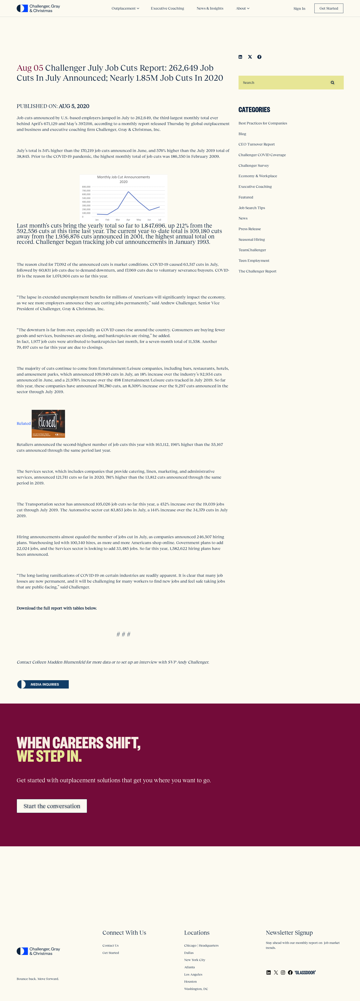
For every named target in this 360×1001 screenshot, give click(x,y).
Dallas (189, 953)
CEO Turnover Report (257, 144)
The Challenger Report (257, 271)
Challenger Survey (254, 165)
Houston (190, 981)
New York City (194, 960)
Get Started (329, 8)
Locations (197, 933)
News (243, 218)
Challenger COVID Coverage (262, 155)
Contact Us (110, 945)
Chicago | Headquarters (201, 945)
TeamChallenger (252, 250)
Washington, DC (196, 989)
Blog (242, 134)
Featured (246, 197)
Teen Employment (254, 260)
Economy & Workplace (258, 176)
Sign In (299, 8)
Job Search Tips (252, 208)
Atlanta (189, 967)
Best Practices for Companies (263, 123)
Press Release (250, 229)
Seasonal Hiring (252, 239)
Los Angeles (193, 974)
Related (24, 423)
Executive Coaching (255, 186)
